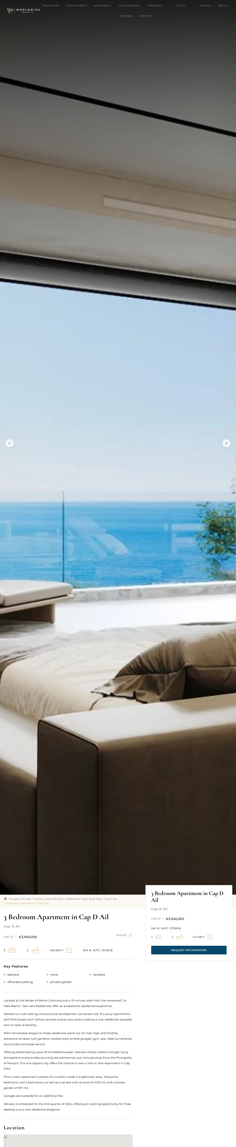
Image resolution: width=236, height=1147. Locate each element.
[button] (189, 950)
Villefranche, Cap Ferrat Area (83, 899)
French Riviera (53, 899)
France (37, 899)
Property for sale (20, 899)
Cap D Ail (110, 899)
